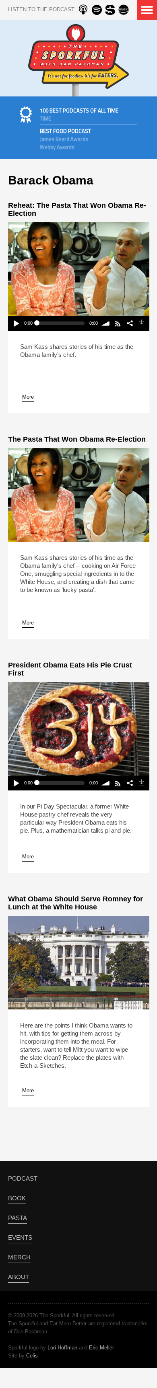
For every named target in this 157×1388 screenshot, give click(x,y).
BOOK (17, 1198)
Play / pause (16, 323)
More (28, 397)
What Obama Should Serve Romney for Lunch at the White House (75, 903)
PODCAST (22, 1178)
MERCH (19, 1257)
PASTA (17, 1217)
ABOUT (18, 1276)
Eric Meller (101, 1348)
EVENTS (20, 1237)
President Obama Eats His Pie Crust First (70, 669)
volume (106, 323)
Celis (32, 1356)
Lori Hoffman (62, 1348)
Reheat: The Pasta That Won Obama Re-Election (77, 209)
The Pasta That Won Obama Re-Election (77, 439)
